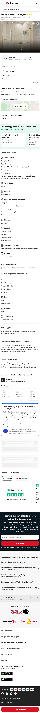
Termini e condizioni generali (10, 698)
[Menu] (3, 3)
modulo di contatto (23, 349)
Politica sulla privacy (32, 547)
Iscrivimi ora (20, 543)
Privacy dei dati (6, 702)
